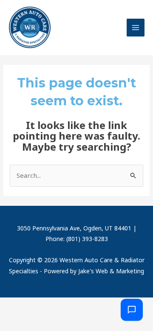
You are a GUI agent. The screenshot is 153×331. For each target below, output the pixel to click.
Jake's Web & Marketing (111, 271)
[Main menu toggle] (136, 28)
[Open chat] (132, 310)
